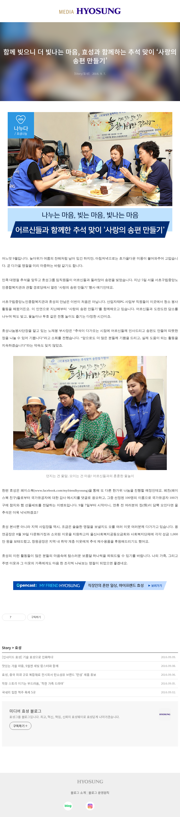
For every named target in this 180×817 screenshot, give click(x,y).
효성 (18, 647)
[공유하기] (15, 617)
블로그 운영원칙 (98, 792)
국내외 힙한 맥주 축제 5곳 (19, 692)
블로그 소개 (78, 792)
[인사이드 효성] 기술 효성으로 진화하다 (27, 657)
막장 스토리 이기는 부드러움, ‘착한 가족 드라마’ (33, 683)
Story (6, 647)
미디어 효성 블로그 (25, 711)
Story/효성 (82, 73)
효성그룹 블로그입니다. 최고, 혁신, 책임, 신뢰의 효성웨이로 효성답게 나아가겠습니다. (64, 717)
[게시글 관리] (21, 617)
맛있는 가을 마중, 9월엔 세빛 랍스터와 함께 (30, 666)
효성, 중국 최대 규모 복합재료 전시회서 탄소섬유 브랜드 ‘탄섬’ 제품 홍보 (49, 674)
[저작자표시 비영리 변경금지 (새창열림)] (51, 617)
